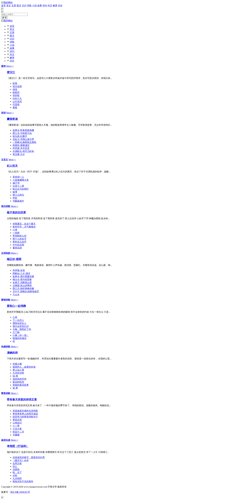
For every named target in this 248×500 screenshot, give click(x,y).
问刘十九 (17, 98)
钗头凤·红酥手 (20, 136)
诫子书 (16, 183)
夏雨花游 (17, 248)
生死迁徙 (17, 463)
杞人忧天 (12, 165)
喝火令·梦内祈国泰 (22, 279)
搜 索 (4, 17)
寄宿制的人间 (19, 236)
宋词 (3, 113)
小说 (34, 5)
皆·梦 (15, 388)
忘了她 (16, 332)
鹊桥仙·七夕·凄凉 (21, 273)
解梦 (55, 5)
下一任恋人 (18, 320)
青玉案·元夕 (19, 154)
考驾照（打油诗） (18, 446)
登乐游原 (17, 86)
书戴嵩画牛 (18, 201)
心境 (15, 230)
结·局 (15, 376)
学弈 (15, 198)
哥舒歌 (16, 95)
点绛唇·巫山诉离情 (22, 285)
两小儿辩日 (18, 195)
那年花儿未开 (19, 242)
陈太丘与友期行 (21, 189)
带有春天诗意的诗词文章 (22, 399)
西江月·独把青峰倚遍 (23, 288)
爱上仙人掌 (18, 370)
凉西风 (16, 469)
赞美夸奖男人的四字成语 (25, 414)
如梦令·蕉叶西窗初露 (23, 276)
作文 (50, 5)
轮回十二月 (18, 432)
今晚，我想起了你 (22, 329)
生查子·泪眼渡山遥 (22, 282)
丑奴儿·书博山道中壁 (23, 139)
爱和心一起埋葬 (16, 305)
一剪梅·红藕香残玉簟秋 (24, 142)
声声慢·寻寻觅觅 (21, 148)
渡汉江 (11, 72)
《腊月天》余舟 (21, 460)
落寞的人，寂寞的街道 (24, 367)
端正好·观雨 (14, 259)
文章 (13, 5)
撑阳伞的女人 (19, 323)
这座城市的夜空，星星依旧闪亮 (29, 457)
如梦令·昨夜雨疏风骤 (23, 130)
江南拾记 (17, 423)
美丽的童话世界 (21, 385)
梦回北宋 (17, 420)
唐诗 (3, 66)
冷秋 (15, 475)
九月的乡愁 (18, 373)
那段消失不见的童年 (23, 481)
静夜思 (16, 92)
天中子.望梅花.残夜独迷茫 (26, 291)
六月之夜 (17, 429)
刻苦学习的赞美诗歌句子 (25, 417)
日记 (24, 5)
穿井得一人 (18, 177)
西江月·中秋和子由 (22, 133)
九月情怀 (17, 478)
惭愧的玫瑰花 (19, 338)
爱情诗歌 (5, 300)
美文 (8, 5)
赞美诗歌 (5, 393)
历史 (60, 5)
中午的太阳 (18, 245)
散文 (19, 5)
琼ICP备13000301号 (20, 492)
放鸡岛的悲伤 (19, 379)
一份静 (16, 233)
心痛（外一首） (21, 335)
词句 (44, 5)
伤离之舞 (17, 364)
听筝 (15, 83)
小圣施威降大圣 (21, 180)
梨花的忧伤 (18, 382)
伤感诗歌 (5, 346)
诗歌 (29, 5)
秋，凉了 (17, 472)
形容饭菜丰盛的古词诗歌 (25, 411)
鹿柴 (15, 107)
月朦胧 (16, 435)
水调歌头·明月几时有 (23, 151)
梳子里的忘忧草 (16, 212)
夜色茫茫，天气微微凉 (24, 227)
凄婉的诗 (12, 352)
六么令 (16, 294)
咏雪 (15, 192)
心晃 (15, 317)
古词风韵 (5, 253)
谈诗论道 (5, 440)
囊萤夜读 (12, 118)
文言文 (4, 159)
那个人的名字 (19, 239)
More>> (10, 66)
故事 (39, 5)
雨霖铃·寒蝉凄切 (21, 145)
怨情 (15, 89)
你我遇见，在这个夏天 (24, 224)
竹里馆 (16, 104)
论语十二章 (18, 186)
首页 (3, 5)
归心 (15, 466)
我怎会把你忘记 (21, 326)
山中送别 (17, 101)
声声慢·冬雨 (19, 270)
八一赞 (16, 426)
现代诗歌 (5, 206)
